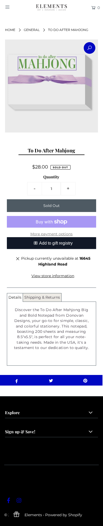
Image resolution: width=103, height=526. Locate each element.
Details (14, 297)
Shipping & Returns (42, 297)
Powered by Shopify (63, 515)
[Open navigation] (13, 7)
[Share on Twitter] (51, 380)
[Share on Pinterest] (85, 380)
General (32, 30)
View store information (52, 276)
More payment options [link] (51, 234)
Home (10, 30)
